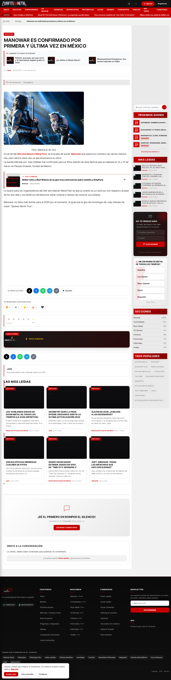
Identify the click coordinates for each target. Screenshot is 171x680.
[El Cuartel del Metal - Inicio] (14, 3)
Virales (136, 10)
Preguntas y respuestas (49, 624)
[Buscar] (136, 4)
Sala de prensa (46, 618)
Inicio (6, 10)
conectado (34, 551)
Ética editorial (106, 635)
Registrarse (162, 4)
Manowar (76, 154)
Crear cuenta (106, 596)
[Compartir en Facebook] (36, 290)
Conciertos (123, 10)
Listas (100, 10)
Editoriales (88, 10)
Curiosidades (31, 10)
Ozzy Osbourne (141, 391)
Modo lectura (16, 291)
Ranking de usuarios (109, 613)
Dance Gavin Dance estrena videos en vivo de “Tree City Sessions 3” (63, 465)
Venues (43, 629)
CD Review (44, 10)
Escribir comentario (66, 528)
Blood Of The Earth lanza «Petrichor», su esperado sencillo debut (57, 15)
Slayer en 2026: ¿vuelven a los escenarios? (105, 413)
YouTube (138, 376)
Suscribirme (152, 244)
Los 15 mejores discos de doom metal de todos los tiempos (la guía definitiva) (22, 414)
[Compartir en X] (29, 290)
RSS (160, 671)
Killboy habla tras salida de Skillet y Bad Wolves (151, 15)
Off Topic (146, 10)
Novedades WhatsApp (155, 376)
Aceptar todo (11, 674)
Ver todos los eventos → (150, 152)
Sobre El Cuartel (107, 629)
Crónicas (58, 10)
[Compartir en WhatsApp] (43, 290)
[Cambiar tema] (129, 3)
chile (153, 391)
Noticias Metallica (143, 372)
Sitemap (154, 671)
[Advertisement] (150, 65)
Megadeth (139, 381)
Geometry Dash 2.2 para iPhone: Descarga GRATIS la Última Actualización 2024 (65, 414)
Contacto (104, 618)
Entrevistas (73, 10)
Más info (14, 669)
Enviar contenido (107, 607)
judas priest (140, 395)
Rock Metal (77, 607)
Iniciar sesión (106, 602)
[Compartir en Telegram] (49, 290)
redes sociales (157, 367)
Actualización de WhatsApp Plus (149, 400)
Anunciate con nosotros (110, 624)
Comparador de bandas (49, 635)
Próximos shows (46, 607)
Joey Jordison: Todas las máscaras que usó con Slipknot (103, 465)
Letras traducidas (47, 640)
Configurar (43, 674)
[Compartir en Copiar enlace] (56, 290)
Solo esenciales (27, 674)
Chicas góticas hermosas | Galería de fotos (21, 463)
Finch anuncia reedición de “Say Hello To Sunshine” (108, 15)
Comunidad (162, 10)
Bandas (110, 10)
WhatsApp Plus (141, 367)
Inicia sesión (64, 558)
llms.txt (166, 671)
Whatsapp (155, 362)
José (9, 70)
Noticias (17, 10)
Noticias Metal (141, 362)
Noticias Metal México (144, 386)
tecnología (159, 372)
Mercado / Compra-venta (50, 613)
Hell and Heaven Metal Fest (32, 154)
